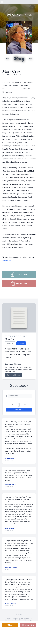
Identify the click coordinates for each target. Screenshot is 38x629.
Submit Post (19, 409)
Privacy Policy (13, 620)
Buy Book (21, 343)
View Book (10, 343)
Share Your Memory (13, 375)
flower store (6, 260)
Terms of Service (24, 620)
